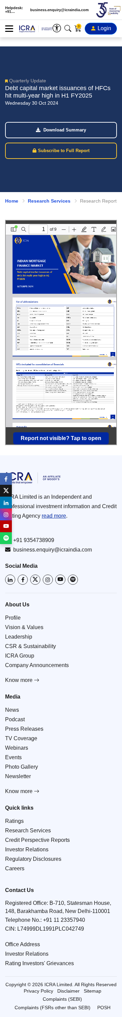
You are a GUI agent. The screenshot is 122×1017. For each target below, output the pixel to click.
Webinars (16, 748)
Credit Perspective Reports (37, 840)
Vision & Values (24, 627)
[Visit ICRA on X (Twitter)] (35, 580)
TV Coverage (21, 738)
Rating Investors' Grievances (39, 963)
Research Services (49, 201)
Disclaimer (68, 991)
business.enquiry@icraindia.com (59, 10)
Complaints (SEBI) (62, 999)
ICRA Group (19, 656)
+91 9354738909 (33, 540)
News (12, 710)
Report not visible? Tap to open (61, 438)
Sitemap (92, 991)
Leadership (18, 637)
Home (11, 201)
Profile (13, 618)
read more (54, 516)
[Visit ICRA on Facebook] (23, 580)
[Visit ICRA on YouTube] (60, 580)
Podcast (15, 719)
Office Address (22, 944)
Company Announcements (37, 665)
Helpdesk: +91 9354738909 (15, 10)
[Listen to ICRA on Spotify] (73, 580)
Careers (14, 868)
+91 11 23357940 (64, 920)
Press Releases (24, 729)
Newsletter (18, 776)
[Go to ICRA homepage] (61, 478)
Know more (19, 680)
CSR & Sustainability (30, 646)
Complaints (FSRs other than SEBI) (52, 1007)
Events (13, 757)
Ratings (14, 821)
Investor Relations (26, 849)
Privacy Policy (38, 991)
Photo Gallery (21, 767)
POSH (103, 1007)
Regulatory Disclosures (33, 859)
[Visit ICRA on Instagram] (48, 580)
